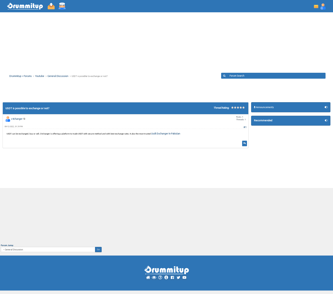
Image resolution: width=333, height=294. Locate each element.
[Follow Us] (172, 277)
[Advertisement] (113, 45)
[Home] (148, 277)
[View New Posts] (154, 277)
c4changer (17, 118)
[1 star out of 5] (232, 107)
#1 (245, 127)
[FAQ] (160, 277)
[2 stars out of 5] (234, 107)
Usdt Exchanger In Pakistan (165, 133)
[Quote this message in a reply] (244, 143)
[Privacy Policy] (166, 277)
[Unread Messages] (316, 6)
